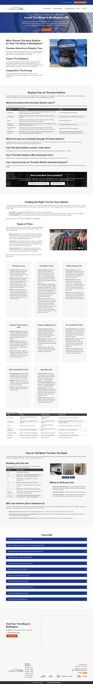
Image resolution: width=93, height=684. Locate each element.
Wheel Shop (58, 676)
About (77, 8)
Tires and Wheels (57, 8)
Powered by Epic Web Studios (53, 682)
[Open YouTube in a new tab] (86, 673)
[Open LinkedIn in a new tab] (82, 673)
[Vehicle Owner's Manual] (68, 469)
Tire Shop (50, 676)
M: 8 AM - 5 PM (29, 667)
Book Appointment (57, 183)
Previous (65, 477)
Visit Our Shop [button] (46, 29)
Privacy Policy (79, 676)
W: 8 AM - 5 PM (29, 671)
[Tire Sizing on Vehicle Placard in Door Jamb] (56, 469)
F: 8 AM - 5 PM (28, 675)
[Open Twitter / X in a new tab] (84, 673)
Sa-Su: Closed (28, 677)
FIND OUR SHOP (12, 635)
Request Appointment (80, 2)
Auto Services (46, 8)
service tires (16, 96)
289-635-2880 (68, 2)
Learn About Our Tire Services (39, 183)
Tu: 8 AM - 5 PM (29, 669)
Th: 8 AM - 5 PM (29, 673)
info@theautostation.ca (81, 670)
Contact (84, 8)
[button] (46, 539)
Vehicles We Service (70, 8)
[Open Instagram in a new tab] (80, 673)
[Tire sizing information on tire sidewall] (81, 469)
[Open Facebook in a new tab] (78, 673)
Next (72, 477)
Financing (64, 676)
